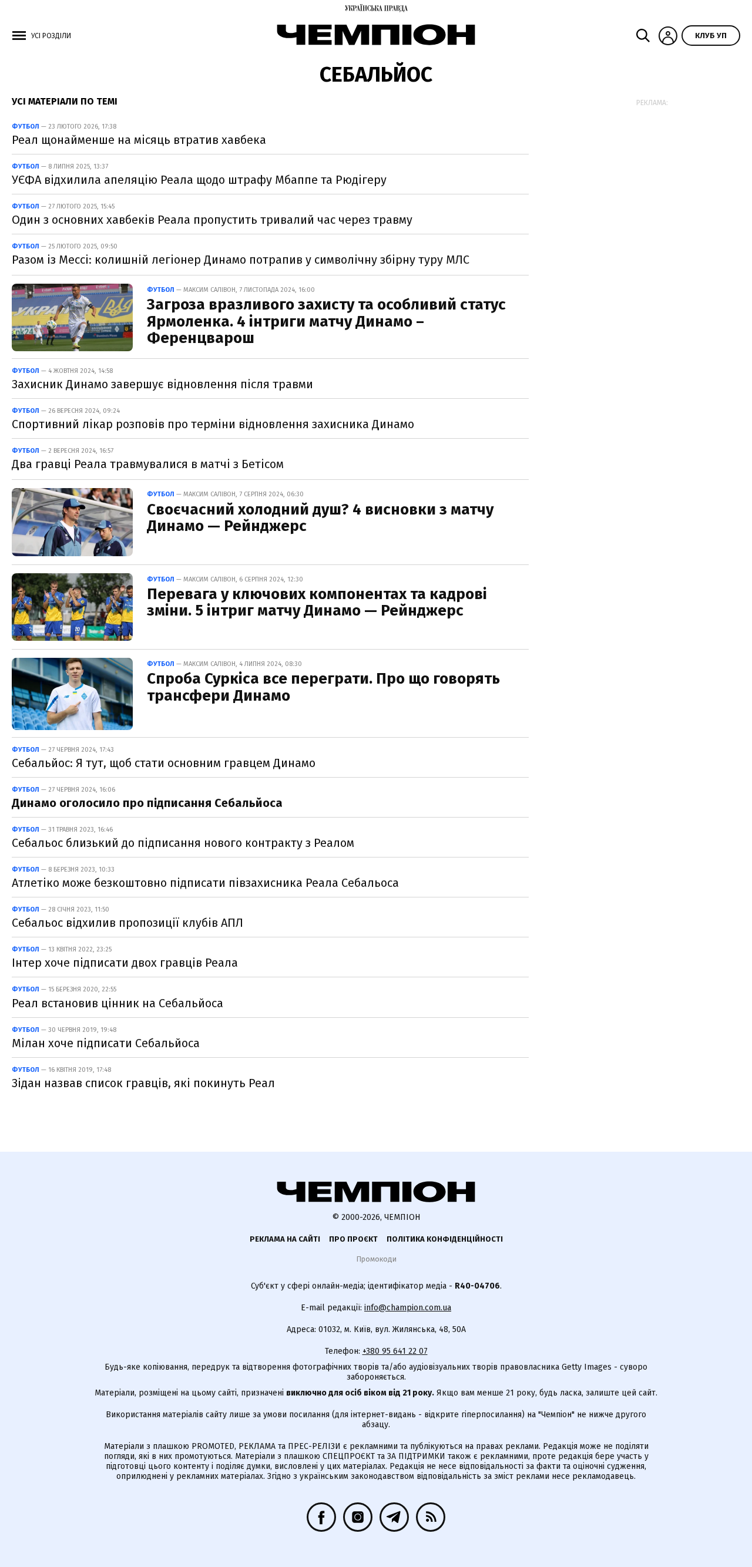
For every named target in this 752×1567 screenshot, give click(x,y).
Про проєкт (353, 1239)
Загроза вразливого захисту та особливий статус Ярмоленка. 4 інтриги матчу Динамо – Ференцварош (326, 321)
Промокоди (376, 1259)
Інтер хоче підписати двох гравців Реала (125, 963)
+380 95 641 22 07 (395, 1351)
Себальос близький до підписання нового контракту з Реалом (183, 843)
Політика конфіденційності (445, 1239)
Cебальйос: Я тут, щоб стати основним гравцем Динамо (163, 763)
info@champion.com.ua (407, 1308)
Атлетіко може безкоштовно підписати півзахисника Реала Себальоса (205, 883)
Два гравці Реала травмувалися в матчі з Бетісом (148, 464)
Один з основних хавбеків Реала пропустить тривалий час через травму (212, 220)
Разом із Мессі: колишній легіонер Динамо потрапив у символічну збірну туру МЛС (240, 260)
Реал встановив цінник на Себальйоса (117, 1003)
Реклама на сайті (285, 1239)
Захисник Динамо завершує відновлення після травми (162, 384)
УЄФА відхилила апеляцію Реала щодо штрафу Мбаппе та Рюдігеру (199, 180)
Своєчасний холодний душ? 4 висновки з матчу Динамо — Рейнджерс (320, 518)
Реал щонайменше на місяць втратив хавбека (139, 140)
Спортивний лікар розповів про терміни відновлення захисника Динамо (213, 424)
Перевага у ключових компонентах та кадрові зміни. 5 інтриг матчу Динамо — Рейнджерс (317, 602)
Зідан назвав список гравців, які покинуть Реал (143, 1083)
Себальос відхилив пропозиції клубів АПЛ (127, 923)
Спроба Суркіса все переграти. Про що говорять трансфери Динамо (323, 687)
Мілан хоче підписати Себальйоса (106, 1043)
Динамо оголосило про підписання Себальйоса (147, 803)
